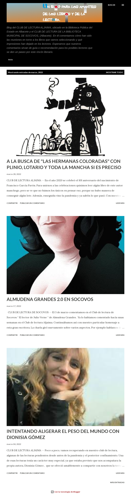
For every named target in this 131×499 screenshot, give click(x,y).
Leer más (120, 203)
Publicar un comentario (32, 203)
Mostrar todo (114, 72)
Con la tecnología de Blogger (67, 492)
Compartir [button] (12, 203)
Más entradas (117, 482)
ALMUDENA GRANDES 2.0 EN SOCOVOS (50, 299)
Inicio (10, 59)
